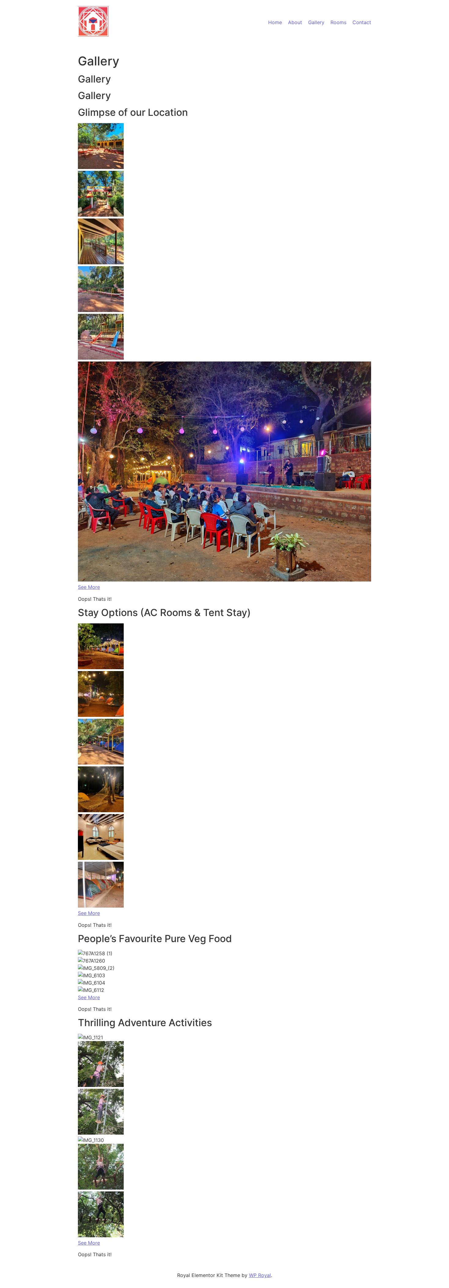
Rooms (338, 22)
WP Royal (260, 1275)
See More (89, 587)
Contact (361, 22)
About (295, 22)
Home (275, 22)
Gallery (316, 22)
